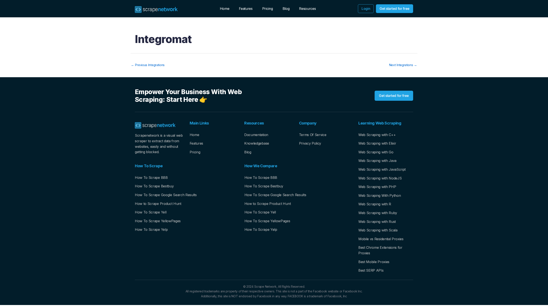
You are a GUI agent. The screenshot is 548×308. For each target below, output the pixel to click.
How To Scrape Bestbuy (154, 186)
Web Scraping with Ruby (377, 213)
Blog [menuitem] (286, 8)
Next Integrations (403, 65)
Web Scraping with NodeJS (380, 178)
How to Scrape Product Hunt (158, 203)
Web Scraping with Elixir (377, 143)
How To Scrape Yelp (151, 229)
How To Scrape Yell (150, 212)
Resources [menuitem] (307, 8)
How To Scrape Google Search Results (166, 195)
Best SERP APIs (371, 270)
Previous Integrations (148, 65)
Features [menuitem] (245, 8)
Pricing (195, 152)
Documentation (256, 135)
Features (196, 143)
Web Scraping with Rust (377, 221)
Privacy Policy (310, 143)
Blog (247, 152)
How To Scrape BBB (151, 177)
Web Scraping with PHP (377, 187)
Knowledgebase (256, 143)
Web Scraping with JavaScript (382, 169)
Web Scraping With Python (379, 195)
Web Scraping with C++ (377, 135)
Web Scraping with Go (375, 152)
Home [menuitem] (224, 8)
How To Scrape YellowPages (158, 221)
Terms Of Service (312, 135)
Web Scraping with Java (377, 160)
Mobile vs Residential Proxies (381, 239)
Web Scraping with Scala (378, 230)
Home (194, 135)
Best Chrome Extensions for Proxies (380, 250)
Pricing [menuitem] (267, 8)
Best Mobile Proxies (373, 262)
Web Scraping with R (374, 204)
